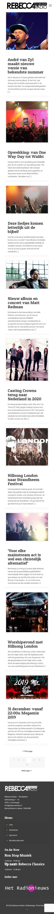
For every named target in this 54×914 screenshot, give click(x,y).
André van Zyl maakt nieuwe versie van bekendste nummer (25, 65)
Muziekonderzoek (16, 840)
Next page (26, 771)
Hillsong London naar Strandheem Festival (23, 479)
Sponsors (13, 835)
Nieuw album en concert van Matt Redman (23, 302)
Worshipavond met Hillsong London (25, 644)
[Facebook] (27, 909)
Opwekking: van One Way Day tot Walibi (27, 154)
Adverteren (13, 830)
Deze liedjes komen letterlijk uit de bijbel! (25, 227)
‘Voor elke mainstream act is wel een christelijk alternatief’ (24, 556)
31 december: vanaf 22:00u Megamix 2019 (25, 713)
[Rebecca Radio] (27, 5)
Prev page (28, 751)
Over (11, 825)
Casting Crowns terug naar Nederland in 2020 (24, 394)
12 (27, 765)
